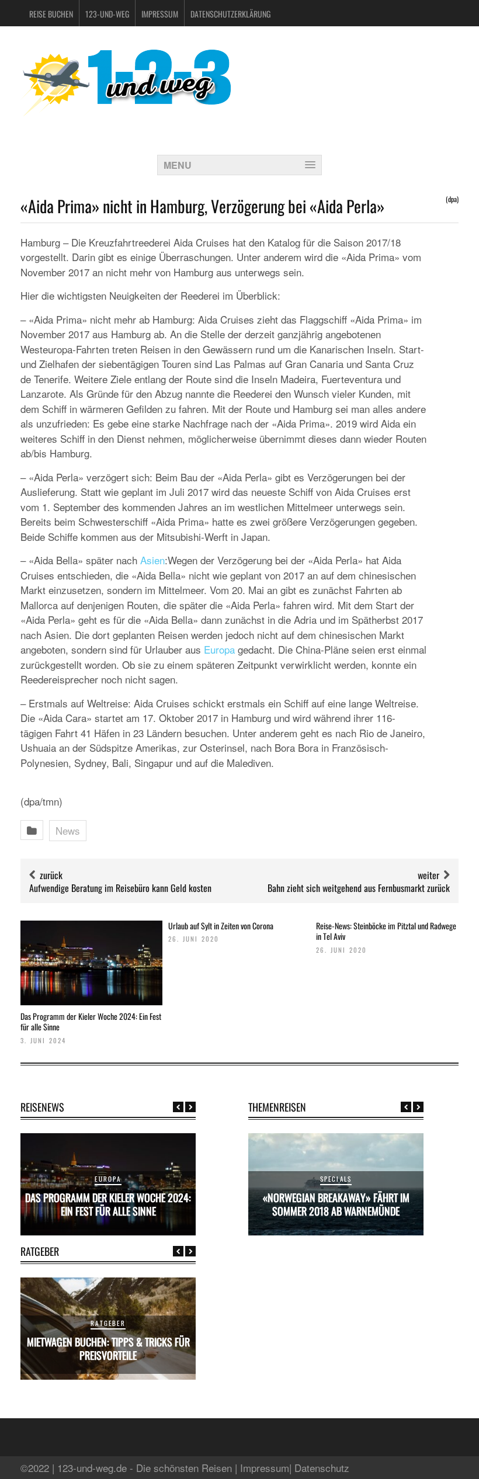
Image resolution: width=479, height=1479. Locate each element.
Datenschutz (321, 1467)
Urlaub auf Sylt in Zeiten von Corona (220, 925)
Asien (152, 560)
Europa (219, 649)
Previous (178, 1107)
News (67, 830)
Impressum (159, 14)
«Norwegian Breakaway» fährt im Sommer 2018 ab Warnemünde (336, 1204)
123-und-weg (107, 14)
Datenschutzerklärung (230, 14)
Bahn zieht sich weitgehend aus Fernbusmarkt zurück (359, 888)
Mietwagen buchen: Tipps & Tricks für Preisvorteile (108, 1348)
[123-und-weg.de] (125, 112)
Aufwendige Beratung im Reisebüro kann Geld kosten (120, 888)
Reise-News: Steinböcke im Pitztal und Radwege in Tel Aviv (386, 930)
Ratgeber (108, 1323)
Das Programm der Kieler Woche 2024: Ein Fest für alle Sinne (90, 1021)
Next (190, 1107)
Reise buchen (51, 14)
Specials (336, 1178)
